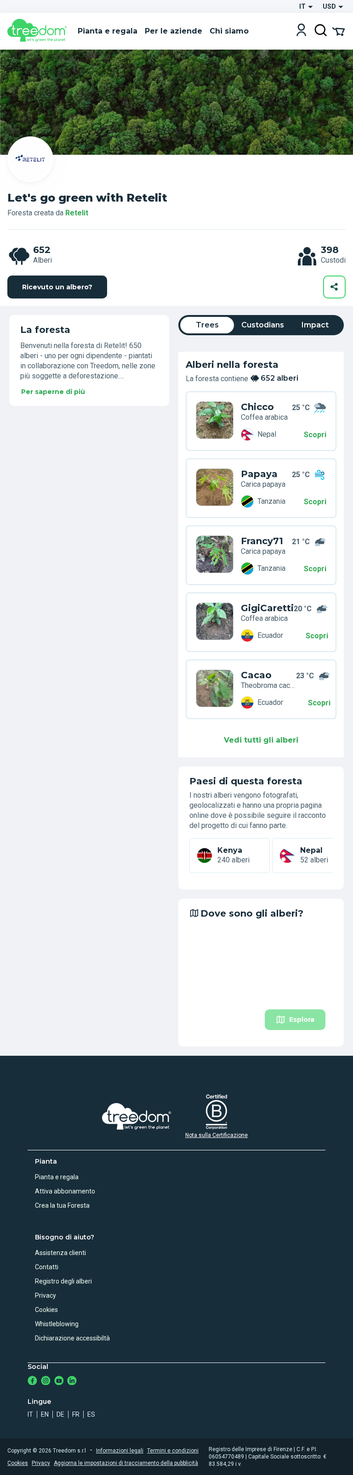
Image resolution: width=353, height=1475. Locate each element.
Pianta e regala (57, 1177)
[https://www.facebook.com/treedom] (32, 1381)
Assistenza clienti (60, 1252)
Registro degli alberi (63, 1281)
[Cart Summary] (338, 30)
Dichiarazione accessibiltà (72, 1338)
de (60, 1414)
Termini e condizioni (173, 1450)
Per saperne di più (53, 392)
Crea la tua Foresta (62, 1205)
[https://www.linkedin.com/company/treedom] (72, 1381)
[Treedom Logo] (38, 31)
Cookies (46, 1309)
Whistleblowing (57, 1324)
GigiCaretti (267, 608)
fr (76, 1414)
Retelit (76, 212)
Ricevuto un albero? (57, 287)
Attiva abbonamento (65, 1191)
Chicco (257, 406)
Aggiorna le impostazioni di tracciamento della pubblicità (126, 1463)
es (91, 1414)
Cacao (256, 675)
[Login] (301, 31)
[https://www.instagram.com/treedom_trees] (46, 1381)
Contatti (46, 1267)
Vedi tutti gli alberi (261, 740)
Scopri (315, 434)
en (45, 1414)
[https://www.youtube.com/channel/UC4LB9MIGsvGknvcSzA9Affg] (59, 1381)
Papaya (259, 473)
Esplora (301, 1019)
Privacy (45, 1295)
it (30, 1414)
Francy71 (262, 540)
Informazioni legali (119, 1450)
